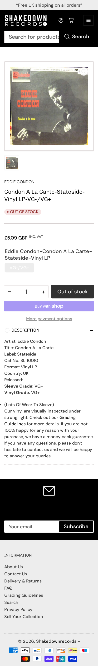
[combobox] (49, 37)
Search (80, 36)
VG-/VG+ (19, 268)
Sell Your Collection (23, 616)
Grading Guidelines (23, 595)
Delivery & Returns (23, 581)
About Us (13, 567)
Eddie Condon (19, 181)
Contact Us (15, 574)
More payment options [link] (49, 319)
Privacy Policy (18, 609)
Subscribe (76, 526)
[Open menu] (88, 20)
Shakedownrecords (56, 641)
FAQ (8, 588)
